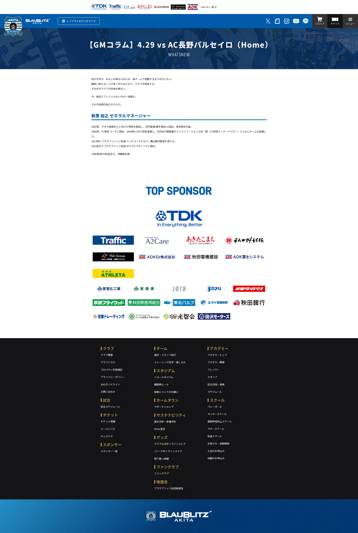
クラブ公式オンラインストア (170, 444)
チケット (110, 415)
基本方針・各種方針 (165, 421)
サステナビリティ (171, 415)
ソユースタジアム (163, 377)
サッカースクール (217, 414)
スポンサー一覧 (207, 7)
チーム (161, 348)
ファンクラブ (167, 466)
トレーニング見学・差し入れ (170, 362)
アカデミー (219, 348)
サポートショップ (164, 406)
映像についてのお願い (166, 392)
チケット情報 (108, 421)
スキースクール (216, 428)
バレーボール (215, 406)
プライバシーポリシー (113, 377)
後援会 (162, 481)
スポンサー (112, 444)
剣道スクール (215, 436)
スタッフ (212, 377)
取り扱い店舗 (161, 458)
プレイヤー (214, 369)
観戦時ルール (161, 384)
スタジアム (165, 370)
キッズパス (107, 436)
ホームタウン (167, 400)
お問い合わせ (108, 391)
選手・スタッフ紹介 (165, 355)
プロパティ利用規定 (111, 369)
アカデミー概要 (216, 362)
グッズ (162, 437)
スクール (217, 400)
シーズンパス (108, 429)
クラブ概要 (107, 355)
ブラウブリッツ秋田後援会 (168, 488)
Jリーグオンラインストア (168, 451)
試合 (106, 400)
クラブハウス (108, 362)
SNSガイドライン (110, 384)
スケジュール (215, 391)
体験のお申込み (216, 458)
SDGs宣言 (159, 429)
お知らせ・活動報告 (218, 443)
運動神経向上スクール (220, 421)
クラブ (108, 348)
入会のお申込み (216, 451)
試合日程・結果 (216, 384)
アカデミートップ (217, 355)
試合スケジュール (110, 406)
